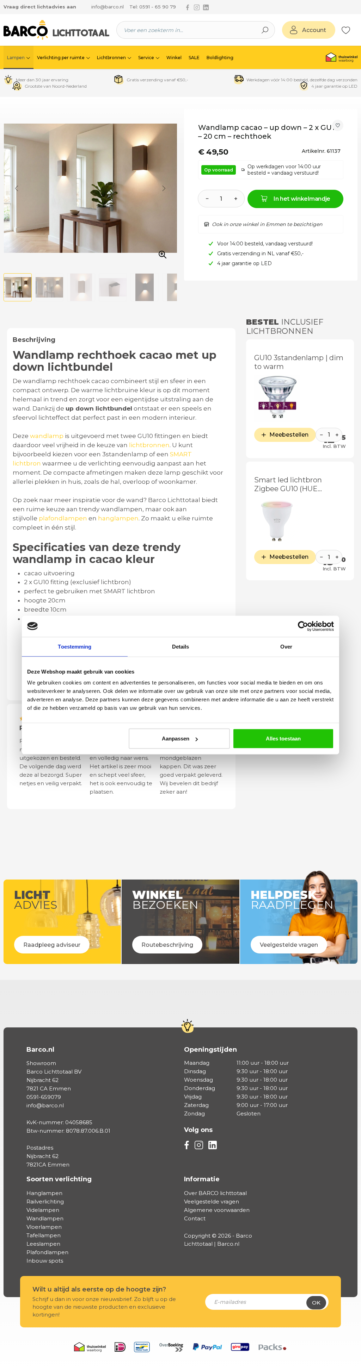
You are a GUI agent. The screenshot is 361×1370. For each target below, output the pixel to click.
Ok (316, 1302)
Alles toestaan (283, 739)
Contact (195, 1218)
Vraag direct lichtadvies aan (40, 7)
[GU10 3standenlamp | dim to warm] (277, 398)
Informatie (202, 1179)
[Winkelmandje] (353, 30)
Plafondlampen (47, 1252)
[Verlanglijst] (345, 30)
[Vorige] (16, 188)
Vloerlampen (44, 1227)
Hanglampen (44, 1193)
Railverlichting (45, 1201)
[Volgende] (164, 188)
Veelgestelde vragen (211, 1201)
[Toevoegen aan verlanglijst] (337, 125)
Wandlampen (44, 1218)
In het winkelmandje (302, 198)
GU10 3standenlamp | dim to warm (298, 362)
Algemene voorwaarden (217, 1210)
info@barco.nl (107, 7)
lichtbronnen (149, 445)
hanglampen (118, 518)
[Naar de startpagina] (56, 30)
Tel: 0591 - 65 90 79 (152, 7)
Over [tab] (286, 646)
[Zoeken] (265, 30)
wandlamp (46, 435)
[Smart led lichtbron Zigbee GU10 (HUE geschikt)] (277, 520)
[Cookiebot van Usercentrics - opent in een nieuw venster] (303, 626)
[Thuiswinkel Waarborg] (341, 57)
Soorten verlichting (59, 1179)
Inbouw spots (44, 1260)
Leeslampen (43, 1243)
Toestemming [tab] (74, 646)
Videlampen (42, 1210)
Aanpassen (175, 739)
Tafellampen (43, 1235)
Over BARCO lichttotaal (215, 1193)
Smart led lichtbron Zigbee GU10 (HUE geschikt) (288, 484)
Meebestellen (288, 434)
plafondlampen (63, 518)
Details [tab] (180, 646)
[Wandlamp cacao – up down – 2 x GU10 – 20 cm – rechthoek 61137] (90, 188)
